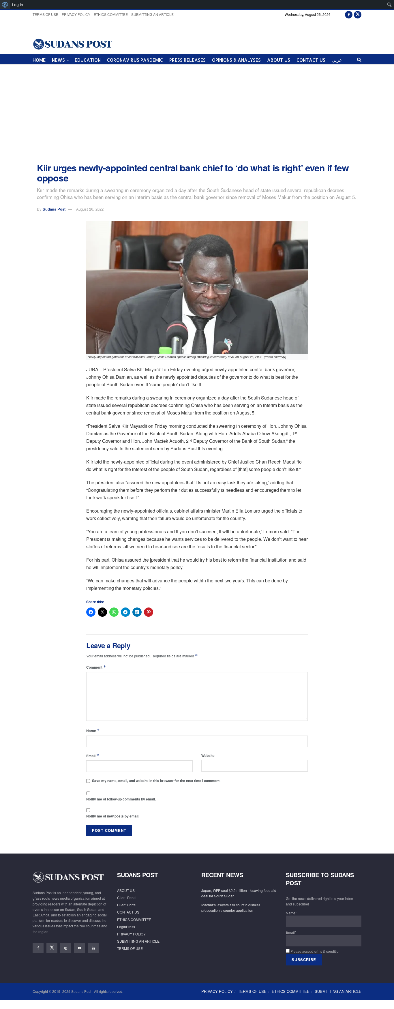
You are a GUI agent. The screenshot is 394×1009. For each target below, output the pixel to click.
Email (92, 755)
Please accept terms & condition (315, 951)
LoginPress (126, 926)
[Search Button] (359, 59)
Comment (96, 667)
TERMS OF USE (45, 14)
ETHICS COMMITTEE (111, 14)
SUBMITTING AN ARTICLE (152, 14)
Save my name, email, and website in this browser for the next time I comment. (156, 780)
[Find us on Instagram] (65, 948)
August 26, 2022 (90, 209)
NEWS (58, 60)
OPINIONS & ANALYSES (236, 60)
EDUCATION (88, 60)
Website (208, 755)
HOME (39, 60)
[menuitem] (5, 4)
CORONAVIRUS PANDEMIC (135, 60)
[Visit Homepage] (72, 44)
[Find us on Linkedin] (93, 948)
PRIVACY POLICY (76, 14)
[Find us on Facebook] (348, 14)
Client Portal (126, 897)
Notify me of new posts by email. (112, 816)
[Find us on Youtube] (79, 948)
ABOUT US (278, 60)
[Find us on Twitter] (357, 14)
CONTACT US (311, 60)
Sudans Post (54, 209)
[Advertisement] (197, 113)
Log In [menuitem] (17, 4)
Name (93, 730)
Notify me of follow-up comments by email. (121, 799)
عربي (337, 60)
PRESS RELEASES (187, 60)
